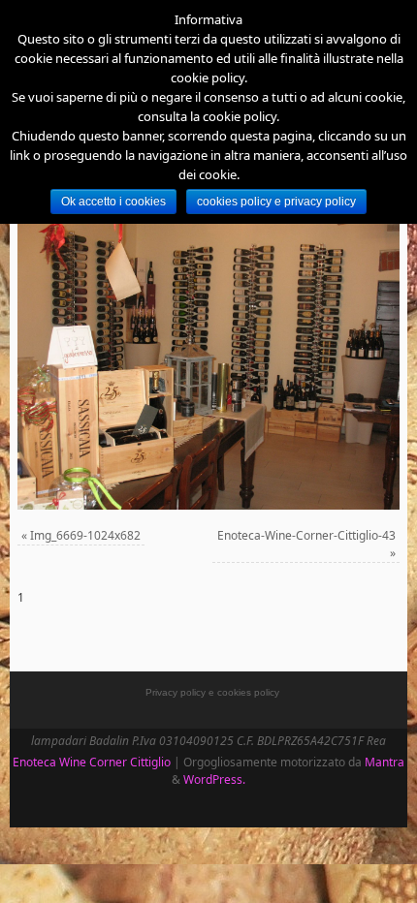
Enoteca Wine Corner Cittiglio (92, 762)
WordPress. (214, 779)
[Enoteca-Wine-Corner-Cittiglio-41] (208, 367)
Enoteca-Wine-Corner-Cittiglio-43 (306, 535)
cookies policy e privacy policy (276, 201)
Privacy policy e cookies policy (212, 692)
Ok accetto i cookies (113, 201)
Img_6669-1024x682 (85, 535)
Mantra (384, 762)
